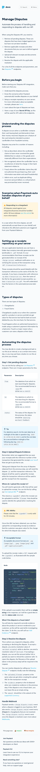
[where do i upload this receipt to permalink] (1, 484)
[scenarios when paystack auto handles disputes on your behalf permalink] (1, 193)
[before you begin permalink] (1, 80)
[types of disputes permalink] (1, 297)
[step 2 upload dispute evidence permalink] (1, 452)
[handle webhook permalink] (1, 701)
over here (33, 460)
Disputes (9, 69)
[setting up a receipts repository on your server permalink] (1, 241)
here (21, 104)
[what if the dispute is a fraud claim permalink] (1, 620)
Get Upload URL (11, 492)
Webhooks (6, 719)
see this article (26, 213)
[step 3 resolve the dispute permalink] (1, 639)
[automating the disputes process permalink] (1, 342)
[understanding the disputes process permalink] (1, 124)
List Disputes (29, 365)
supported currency (12, 695)
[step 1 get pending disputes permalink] (1, 362)
